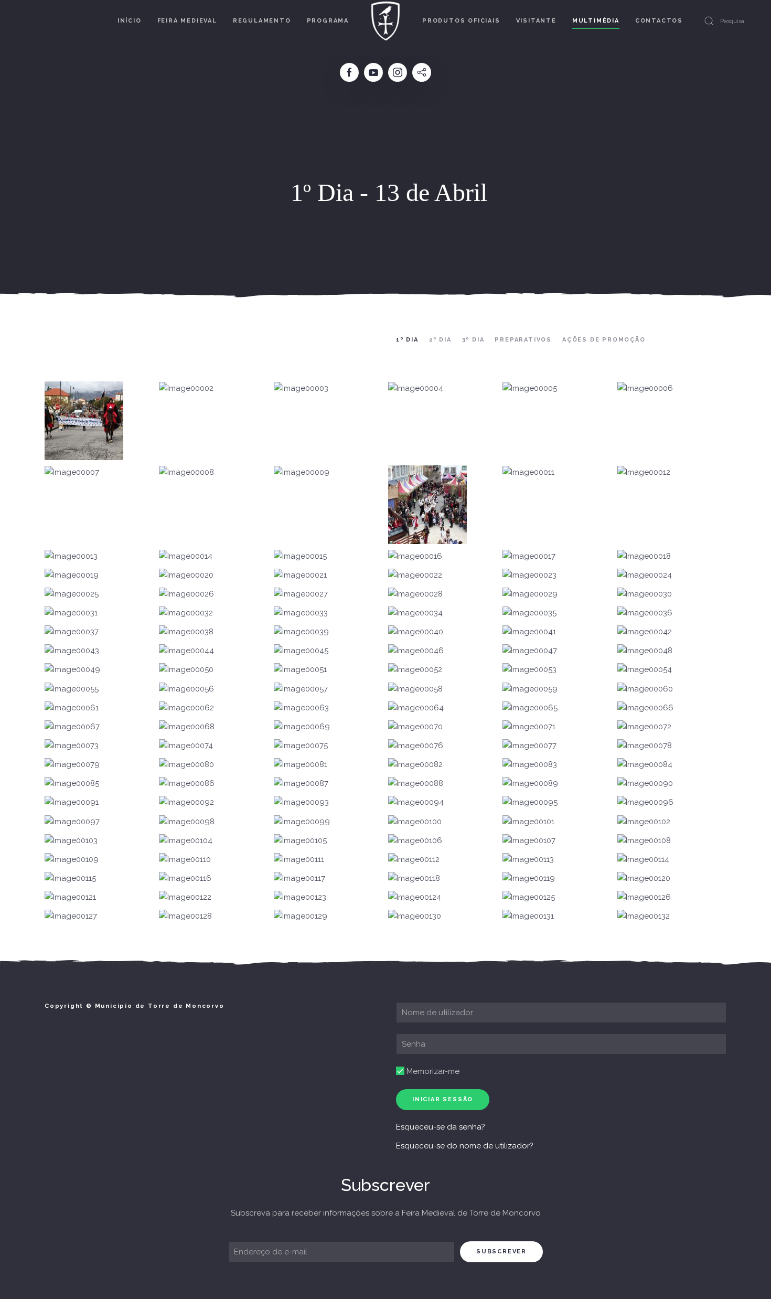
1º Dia (407, 339)
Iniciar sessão (442, 1099)
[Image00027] (301, 594)
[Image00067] (72, 727)
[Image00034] (415, 613)
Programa (328, 20)
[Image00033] (301, 613)
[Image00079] (72, 765)
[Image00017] (528, 556)
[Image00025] (72, 594)
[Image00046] (416, 651)
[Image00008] (186, 472)
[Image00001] (84, 420)
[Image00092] (186, 803)
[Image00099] (302, 821)
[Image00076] (415, 746)
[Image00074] (186, 746)
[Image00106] (415, 841)
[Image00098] (187, 821)
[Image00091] (72, 803)
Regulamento (262, 20)
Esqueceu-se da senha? (440, 1127)
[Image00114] (643, 860)
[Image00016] (415, 556)
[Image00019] (72, 575)
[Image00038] (186, 632)
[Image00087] (301, 784)
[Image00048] (644, 651)
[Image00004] (415, 388)
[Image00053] (529, 670)
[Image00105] (300, 841)
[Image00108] (644, 841)
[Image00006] (645, 388)
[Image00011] (528, 472)
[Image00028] (415, 594)
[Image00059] (530, 689)
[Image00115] (70, 879)
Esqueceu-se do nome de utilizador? (464, 1146)
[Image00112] (414, 860)
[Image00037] (72, 632)
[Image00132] (643, 916)
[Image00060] (645, 689)
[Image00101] (528, 821)
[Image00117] (299, 879)
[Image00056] (186, 689)
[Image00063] (301, 708)
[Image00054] (644, 670)
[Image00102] (643, 821)
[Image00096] (645, 803)
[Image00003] (301, 388)
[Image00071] (528, 727)
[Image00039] (301, 632)
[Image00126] (644, 897)
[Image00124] (414, 897)
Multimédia (595, 20)
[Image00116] (185, 879)
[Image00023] (529, 575)
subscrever (501, 1251)
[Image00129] (300, 916)
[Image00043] (72, 651)
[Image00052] (415, 670)
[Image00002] (186, 388)
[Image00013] (71, 556)
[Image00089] (530, 784)
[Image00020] (186, 575)
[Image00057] (301, 689)
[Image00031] (71, 613)
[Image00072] (644, 727)
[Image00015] (300, 556)
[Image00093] (301, 803)
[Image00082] (415, 765)
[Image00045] (301, 651)
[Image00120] (643, 879)
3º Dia (473, 339)
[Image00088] (415, 784)
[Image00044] (186, 651)
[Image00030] (644, 594)
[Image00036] (644, 613)
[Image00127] (71, 916)
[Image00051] (300, 670)
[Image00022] (415, 575)
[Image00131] (528, 916)
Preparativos (523, 339)
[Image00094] (416, 803)
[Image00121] (70, 897)
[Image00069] (302, 727)
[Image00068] (187, 727)
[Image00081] (300, 765)
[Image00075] (301, 746)
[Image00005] (529, 388)
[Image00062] (186, 708)
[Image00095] (530, 803)
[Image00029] (530, 594)
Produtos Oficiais (461, 20)
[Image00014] (185, 556)
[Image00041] (529, 632)
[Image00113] (528, 860)
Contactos (659, 20)
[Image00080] (186, 765)
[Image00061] (72, 708)
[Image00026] (186, 594)
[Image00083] (529, 765)
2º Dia (440, 339)
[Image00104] (185, 841)
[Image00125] (528, 897)
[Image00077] (529, 746)
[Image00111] (299, 860)
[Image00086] (187, 784)
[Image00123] (300, 897)
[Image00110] (185, 860)
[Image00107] (528, 841)
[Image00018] (644, 556)
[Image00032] (186, 613)
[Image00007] (72, 472)
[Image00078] (644, 746)
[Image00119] (528, 879)
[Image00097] (72, 821)
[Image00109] (72, 860)
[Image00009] (301, 472)
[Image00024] (644, 575)
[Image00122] (185, 897)
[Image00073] (72, 746)
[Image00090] (645, 784)
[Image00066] (645, 708)
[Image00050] (186, 670)
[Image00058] (415, 689)
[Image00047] (529, 651)
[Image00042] (644, 632)
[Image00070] (415, 727)
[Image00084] (644, 765)
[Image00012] (643, 472)
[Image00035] (529, 613)
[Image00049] (72, 670)
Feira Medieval (187, 20)
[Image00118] (414, 879)
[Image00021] (300, 575)
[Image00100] (415, 821)
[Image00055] (72, 689)
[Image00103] (71, 841)
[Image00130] (414, 916)
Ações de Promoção (604, 339)
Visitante (536, 20)
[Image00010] (427, 504)
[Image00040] (415, 632)
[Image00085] (72, 784)
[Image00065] (530, 708)
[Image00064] (416, 708)
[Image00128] (185, 916)
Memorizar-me (431, 1071)
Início (129, 20)
